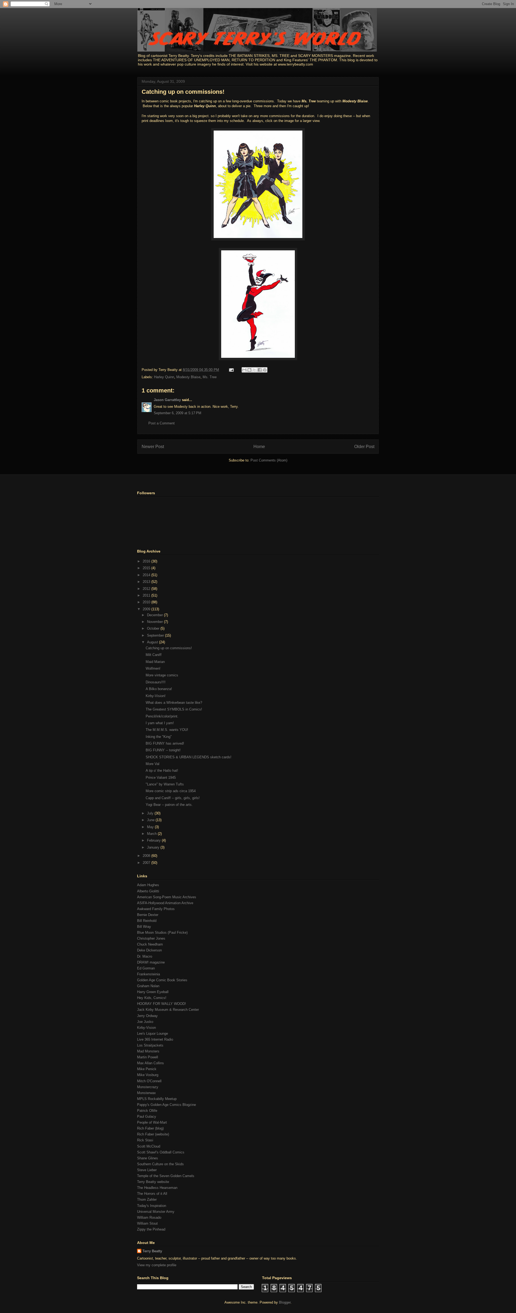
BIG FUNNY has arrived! (165, 743)
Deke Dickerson (149, 950)
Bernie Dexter (147, 915)
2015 (147, 568)
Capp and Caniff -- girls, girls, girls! (173, 798)
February (154, 840)
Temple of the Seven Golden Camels (165, 1176)
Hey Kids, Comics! (151, 998)
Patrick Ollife (147, 1111)
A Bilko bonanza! (159, 689)
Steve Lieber (147, 1170)
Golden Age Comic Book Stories (162, 980)
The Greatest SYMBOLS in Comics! (174, 709)
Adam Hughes (148, 885)
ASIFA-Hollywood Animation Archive (165, 903)
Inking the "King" (159, 737)
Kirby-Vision (146, 1028)
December (155, 615)
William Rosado (149, 1217)
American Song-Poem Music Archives (166, 897)
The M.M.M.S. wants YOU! (167, 730)
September (156, 635)
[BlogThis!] (249, 370)
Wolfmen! (153, 668)
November (155, 622)
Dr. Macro (144, 956)
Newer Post (153, 446)
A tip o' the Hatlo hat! (162, 771)
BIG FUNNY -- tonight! (163, 750)
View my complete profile (156, 1265)
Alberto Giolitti (148, 891)
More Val (152, 764)
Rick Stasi (145, 1140)
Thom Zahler (147, 1199)
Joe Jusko (145, 1022)
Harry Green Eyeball (153, 992)
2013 (147, 582)
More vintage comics (162, 675)
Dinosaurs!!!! (156, 682)
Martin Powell (147, 1057)
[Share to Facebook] (259, 370)
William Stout (147, 1223)
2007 (147, 863)
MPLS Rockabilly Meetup (157, 1099)
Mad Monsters (148, 1051)
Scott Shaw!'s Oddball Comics (160, 1152)
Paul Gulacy (146, 1116)
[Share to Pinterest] (264, 370)
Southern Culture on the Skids (160, 1164)
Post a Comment (161, 423)
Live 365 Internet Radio (155, 1039)
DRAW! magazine (151, 962)
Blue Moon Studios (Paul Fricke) (162, 932)
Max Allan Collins (150, 1063)
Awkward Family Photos (156, 909)
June (151, 820)
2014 (147, 575)
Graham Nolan (148, 986)
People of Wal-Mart (152, 1122)
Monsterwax (146, 1093)
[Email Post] (231, 370)
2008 (147, 856)
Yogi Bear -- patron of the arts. (169, 805)
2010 (147, 602)
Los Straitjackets (150, 1045)
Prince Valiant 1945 (161, 777)
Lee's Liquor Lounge (152, 1033)
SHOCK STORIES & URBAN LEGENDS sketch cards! (188, 757)
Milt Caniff (154, 655)
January (153, 847)
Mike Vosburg (147, 1075)
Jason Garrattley (167, 400)
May (151, 827)
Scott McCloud (148, 1146)
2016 (147, 561)
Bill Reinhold (146, 921)
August (153, 642)
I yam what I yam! (160, 723)
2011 (147, 595)
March (152, 834)
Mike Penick (146, 1069)
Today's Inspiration (151, 1206)
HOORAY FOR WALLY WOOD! (161, 1004)
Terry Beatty (152, 1251)
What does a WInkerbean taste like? (174, 703)
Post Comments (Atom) (268, 460)
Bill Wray (144, 927)
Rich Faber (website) (153, 1134)
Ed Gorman (146, 968)
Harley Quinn (164, 377)
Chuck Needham (150, 944)
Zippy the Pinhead (151, 1229)
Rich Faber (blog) (150, 1128)
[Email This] (244, 370)
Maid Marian (155, 662)
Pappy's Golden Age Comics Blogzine (166, 1105)
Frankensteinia (148, 974)
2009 (147, 609)
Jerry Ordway (147, 1016)
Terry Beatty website (153, 1182)
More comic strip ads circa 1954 (171, 791)
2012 (147, 589)
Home (259, 446)
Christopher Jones (151, 938)
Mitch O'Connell (149, 1081)
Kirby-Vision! (156, 696)
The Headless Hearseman (157, 1188)
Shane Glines (147, 1158)
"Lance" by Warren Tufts (165, 784)
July (151, 813)
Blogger (285, 1302)
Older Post (364, 446)
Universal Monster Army (155, 1212)
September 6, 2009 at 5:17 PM (177, 413)
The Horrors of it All (152, 1194)
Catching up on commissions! (183, 91)
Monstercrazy (147, 1087)
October (153, 628)
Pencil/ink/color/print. (162, 716)
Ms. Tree (210, 377)
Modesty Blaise (188, 377)
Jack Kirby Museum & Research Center (168, 1010)
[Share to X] (254, 370)
